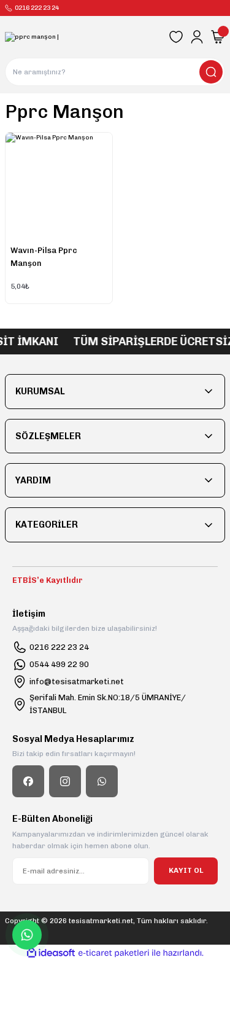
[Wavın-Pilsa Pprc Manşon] (59, 186)
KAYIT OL (186, 870)
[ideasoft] (50, 953)
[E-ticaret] (114, 953)
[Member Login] (197, 36)
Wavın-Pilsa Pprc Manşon (43, 257)
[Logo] (32, 37)
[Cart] (217, 36)
